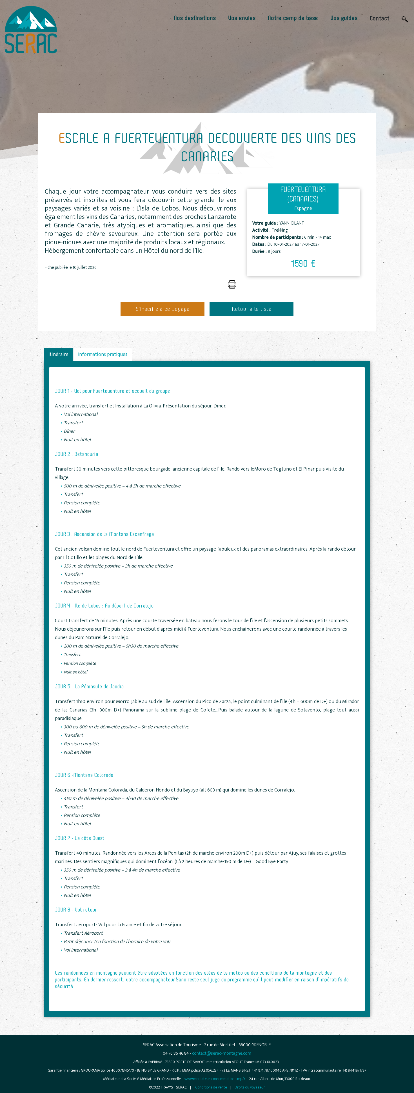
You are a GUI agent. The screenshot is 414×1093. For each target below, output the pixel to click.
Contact (379, 18)
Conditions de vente (211, 1087)
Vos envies (241, 18)
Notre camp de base (293, 18)
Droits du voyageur (250, 1087)
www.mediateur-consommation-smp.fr (214, 1079)
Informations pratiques (102, 354)
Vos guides (343, 18)
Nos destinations (195, 18)
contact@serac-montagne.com (221, 1053)
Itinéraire (58, 354)
